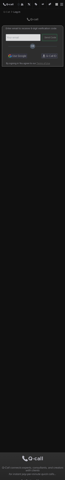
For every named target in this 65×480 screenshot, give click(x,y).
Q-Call (6, 12)
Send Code (50, 37)
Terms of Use (43, 63)
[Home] (9, 4)
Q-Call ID (51, 56)
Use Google (19, 56)
